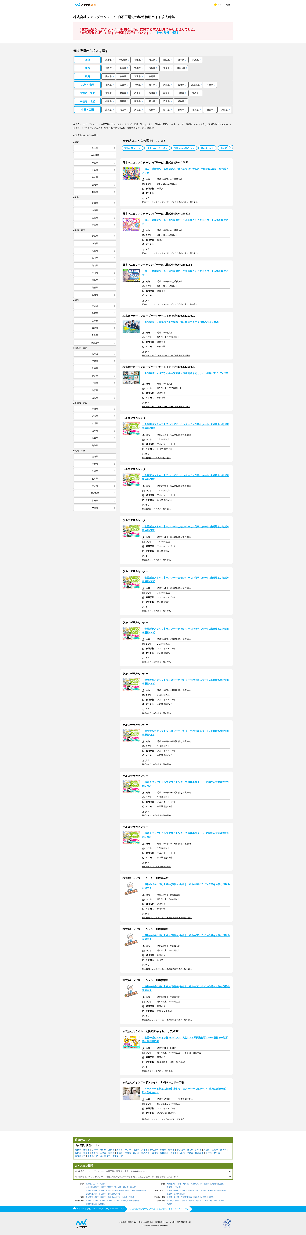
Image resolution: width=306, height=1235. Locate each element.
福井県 (181, 101)
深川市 (155, 1153)
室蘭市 (111, 1149)
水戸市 (94, 1194)
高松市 (129, 1200)
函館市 (86, 1149)
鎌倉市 (125, 1187)
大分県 (166, 85)
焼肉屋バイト (207, 148)
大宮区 (108, 1190)
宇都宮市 (141, 1190)
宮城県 (152, 93)
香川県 (181, 109)
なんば (185, 1184)
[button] (230, 147)
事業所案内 (132, 1222)
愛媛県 (210, 109)
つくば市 (102, 1194)
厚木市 (132, 1187)
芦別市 (207, 1149)
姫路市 (206, 1184)
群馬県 (195, 60)
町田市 (103, 1184)
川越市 (94, 1190)
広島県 (108, 109)
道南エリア (117, 1156)
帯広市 (128, 1149)
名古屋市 (95, 1197)
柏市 (128, 1190)
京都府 (137, 68)
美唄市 (198, 1149)
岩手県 (137, 93)
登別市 (173, 1153)
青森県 (123, 93)
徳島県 (195, 109)
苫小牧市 (181, 1149)
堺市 (179, 1184)
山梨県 (108, 101)
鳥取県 (137, 109)
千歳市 (120, 1153)
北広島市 (199, 1153)
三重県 (137, 76)
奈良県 (166, 68)
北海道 (108, 93)
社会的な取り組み (146, 1222)
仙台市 (195, 1190)
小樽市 (95, 1149)
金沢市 (189, 1197)
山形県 (181, 93)
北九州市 (176, 1200)
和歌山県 (181, 68)
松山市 (94, 1204)
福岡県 (108, 85)
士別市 (86, 1153)
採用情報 (158, 1222)
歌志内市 (145, 1153)
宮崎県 (181, 85)
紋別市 (78, 1153)
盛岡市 (216, 1190)
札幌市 (78, 1149)
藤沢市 (110, 1187)
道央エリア (92, 1156)
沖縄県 (210, 85)
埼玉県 (152, 60)
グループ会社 (169, 1222)
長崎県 (137, 85)
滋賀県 (152, 68)
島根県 (152, 109)
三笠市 (103, 1153)
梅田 (174, 1184)
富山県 (152, 101)
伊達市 (190, 1153)
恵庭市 (182, 1153)
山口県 (166, 109)
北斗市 (217, 1153)
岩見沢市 (154, 1149)
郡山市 (182, 1194)
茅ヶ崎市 (117, 1187)
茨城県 (166, 60)
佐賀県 (123, 85)
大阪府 (108, 68)
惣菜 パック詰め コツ (184, 148)
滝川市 (128, 1153)
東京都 (108, 60)
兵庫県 (123, 68)
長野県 (123, 101)
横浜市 (96, 1187)
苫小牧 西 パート (132, 148)
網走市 (163, 1149)
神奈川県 (123, 60)
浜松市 (116, 1197)
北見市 (136, 1149)
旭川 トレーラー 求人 (157, 148)
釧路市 (120, 1149)
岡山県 (123, 109)
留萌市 (171, 1149)
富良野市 (164, 1153)
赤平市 (223, 1149)
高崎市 (116, 1194)
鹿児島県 (195, 85)
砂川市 (136, 1153)
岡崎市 (103, 1197)
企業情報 (122, 1222)
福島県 (195, 93)
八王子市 (95, 1184)
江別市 (215, 1149)
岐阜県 (123, 76)
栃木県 (181, 60)
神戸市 (199, 1184)
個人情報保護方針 (184, 1222)
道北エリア (105, 1156)
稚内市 (190, 1149)
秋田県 (166, 93)
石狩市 (209, 1153)
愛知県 (108, 76)
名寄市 (95, 1153)
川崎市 (103, 1187)
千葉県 (137, 60)
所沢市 (101, 1190)
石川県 (166, 101)
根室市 (111, 1153)
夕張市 (144, 1149)
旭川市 (103, 1149)
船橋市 (121, 1190)
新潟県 (137, 101)
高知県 (224, 109)
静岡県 (152, 76)
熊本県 (152, 85)
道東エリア (80, 1156)
